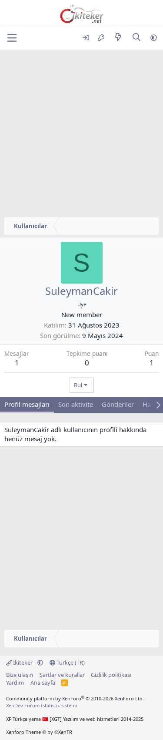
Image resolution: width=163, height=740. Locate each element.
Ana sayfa (42, 682)
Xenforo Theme (39, 732)
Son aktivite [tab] (75, 404)
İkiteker (23, 662)
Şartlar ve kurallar (62, 675)
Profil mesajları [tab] (27, 404)
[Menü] (12, 38)
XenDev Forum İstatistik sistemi (41, 705)
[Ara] (136, 38)
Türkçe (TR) (70, 662)
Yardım (15, 682)
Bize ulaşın (19, 675)
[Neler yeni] (118, 38)
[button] (153, 38)
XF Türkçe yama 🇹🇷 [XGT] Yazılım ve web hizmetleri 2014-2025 (74, 719)
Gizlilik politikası (111, 675)
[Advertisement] (81, 135)
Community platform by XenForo (75, 698)
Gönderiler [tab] (118, 404)
